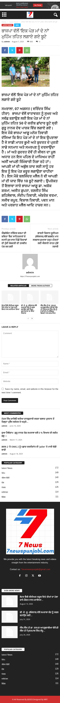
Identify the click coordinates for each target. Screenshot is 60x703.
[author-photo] (30, 261)
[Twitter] (12, 50)
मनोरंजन (5, 492)
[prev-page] (28, 318)
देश (3, 482)
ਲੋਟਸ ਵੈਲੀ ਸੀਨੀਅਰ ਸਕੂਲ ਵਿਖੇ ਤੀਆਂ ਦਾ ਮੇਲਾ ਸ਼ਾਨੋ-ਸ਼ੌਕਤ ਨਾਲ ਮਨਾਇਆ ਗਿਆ (10, 307)
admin (7, 41)
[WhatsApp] (27, 50)
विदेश (3, 497)
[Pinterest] (19, 50)
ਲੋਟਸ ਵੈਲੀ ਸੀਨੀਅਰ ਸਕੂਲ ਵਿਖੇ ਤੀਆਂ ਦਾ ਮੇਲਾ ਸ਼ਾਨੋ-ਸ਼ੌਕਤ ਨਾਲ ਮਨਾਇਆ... (39, 598)
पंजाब (3, 487)
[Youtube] (40, 576)
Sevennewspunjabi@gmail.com (35, 569)
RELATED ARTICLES (18, 285)
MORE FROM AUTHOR (40, 285)
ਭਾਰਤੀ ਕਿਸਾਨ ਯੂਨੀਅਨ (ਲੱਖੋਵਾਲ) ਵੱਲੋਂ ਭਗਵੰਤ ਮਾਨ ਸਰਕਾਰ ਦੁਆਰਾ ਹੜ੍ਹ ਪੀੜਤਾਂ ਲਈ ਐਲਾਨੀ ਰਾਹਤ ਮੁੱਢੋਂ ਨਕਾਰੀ (45, 239)
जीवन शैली (5, 478)
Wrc (17, 25)
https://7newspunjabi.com (30, 276)
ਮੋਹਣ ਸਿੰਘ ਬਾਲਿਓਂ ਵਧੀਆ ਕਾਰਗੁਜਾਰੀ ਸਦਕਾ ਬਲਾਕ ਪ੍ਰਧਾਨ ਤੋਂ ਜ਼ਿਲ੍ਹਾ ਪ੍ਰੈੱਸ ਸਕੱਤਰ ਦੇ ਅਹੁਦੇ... (28, 420)
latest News (13, 22)
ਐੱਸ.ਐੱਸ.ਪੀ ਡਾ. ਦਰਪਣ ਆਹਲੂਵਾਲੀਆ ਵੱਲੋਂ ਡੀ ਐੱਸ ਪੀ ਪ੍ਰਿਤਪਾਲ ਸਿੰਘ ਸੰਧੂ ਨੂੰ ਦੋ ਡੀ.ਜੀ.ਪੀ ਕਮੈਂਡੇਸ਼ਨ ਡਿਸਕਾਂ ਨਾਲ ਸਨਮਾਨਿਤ (49, 309)
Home (4, 22)
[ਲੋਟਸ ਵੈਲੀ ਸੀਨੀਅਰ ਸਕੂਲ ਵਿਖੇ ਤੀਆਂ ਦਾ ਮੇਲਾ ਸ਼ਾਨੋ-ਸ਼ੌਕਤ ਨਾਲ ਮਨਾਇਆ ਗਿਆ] (11, 297)
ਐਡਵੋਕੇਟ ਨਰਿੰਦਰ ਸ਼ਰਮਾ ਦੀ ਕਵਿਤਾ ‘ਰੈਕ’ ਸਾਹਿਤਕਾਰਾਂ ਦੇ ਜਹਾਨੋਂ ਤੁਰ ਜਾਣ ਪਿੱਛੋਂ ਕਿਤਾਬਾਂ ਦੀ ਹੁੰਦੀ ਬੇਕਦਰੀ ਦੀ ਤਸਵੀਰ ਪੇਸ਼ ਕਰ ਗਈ (14, 239)
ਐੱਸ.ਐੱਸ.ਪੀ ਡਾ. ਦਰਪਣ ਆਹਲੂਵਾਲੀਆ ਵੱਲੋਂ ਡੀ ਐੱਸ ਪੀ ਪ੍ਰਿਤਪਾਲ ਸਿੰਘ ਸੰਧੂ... (39, 629)
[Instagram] (27, 576)
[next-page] (32, 318)
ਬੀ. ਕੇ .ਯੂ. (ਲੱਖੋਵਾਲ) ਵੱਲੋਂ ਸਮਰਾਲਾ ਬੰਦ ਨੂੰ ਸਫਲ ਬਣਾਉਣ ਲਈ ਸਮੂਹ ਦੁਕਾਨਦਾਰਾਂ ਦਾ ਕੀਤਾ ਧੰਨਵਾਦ (29, 309)
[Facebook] (5, 50)
